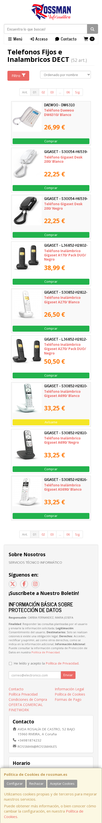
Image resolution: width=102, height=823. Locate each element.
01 (34, 92)
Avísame (51, 422)
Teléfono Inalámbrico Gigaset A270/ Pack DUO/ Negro (65, 348)
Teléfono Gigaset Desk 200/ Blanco (63, 159)
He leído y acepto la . (46, 663)
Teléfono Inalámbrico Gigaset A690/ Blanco (62, 393)
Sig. (77, 92)
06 (68, 92)
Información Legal (69, 689)
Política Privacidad (23, 694)
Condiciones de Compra (28, 699)
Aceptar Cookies (62, 783)
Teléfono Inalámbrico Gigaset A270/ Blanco (62, 299)
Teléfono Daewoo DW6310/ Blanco (59, 112)
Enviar (68, 675)
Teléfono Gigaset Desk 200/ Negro (63, 206)
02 (43, 92)
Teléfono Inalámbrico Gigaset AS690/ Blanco (63, 487)
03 (52, 92)
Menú (17, 39)
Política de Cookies (70, 694)
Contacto (68, 39)
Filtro (16, 75)
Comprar (50, 141)
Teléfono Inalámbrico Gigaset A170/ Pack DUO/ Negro (65, 255)
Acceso (41, 39)
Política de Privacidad (45, 652)
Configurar (15, 783)
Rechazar (36, 783)
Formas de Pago (68, 699)
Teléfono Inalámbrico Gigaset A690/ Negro (62, 440)
